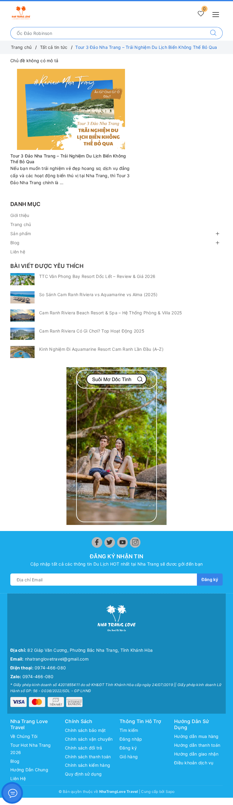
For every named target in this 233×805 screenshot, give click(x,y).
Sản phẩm (20, 233)
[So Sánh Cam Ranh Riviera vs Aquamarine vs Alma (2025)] (22, 297)
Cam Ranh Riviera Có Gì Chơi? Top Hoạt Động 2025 (91, 330)
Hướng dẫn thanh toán (197, 745)
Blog (14, 242)
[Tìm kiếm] (213, 33)
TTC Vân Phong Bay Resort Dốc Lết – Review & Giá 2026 (97, 276)
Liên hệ (17, 251)
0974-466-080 (50, 667)
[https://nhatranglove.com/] (21, 12)
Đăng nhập (131, 739)
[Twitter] (109, 542)
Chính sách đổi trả (83, 747)
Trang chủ (20, 224)
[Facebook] (97, 542)
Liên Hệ (18, 778)
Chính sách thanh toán (88, 756)
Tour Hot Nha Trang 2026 (30, 748)
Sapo (170, 791)
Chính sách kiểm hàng (87, 765)
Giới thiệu (19, 215)
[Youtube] (122, 542)
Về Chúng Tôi (23, 736)
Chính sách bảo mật (85, 730)
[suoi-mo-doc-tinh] (116, 446)
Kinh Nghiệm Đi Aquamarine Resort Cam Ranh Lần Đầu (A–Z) (101, 349)
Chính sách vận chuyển (89, 739)
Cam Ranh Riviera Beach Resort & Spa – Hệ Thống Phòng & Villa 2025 (110, 312)
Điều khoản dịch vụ (194, 762)
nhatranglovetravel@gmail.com (57, 658)
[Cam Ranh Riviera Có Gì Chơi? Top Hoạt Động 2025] (22, 334)
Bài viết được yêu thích (46, 266)
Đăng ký (209, 579)
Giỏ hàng (129, 756)
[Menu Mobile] (217, 13)
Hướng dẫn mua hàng (196, 736)
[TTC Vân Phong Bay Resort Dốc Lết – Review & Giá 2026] (22, 279)
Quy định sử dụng (83, 773)
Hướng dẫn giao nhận (196, 753)
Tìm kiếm (129, 730)
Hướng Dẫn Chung (29, 769)
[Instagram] (135, 542)
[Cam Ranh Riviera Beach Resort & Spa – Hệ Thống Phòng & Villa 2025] (22, 315)
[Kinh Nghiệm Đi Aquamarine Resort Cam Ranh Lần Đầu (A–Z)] (22, 352)
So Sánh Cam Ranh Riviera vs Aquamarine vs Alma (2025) (98, 294)
